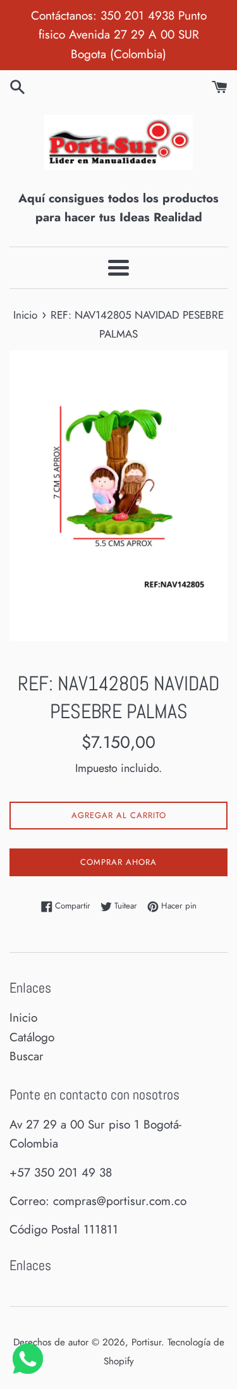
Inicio (23, 1017)
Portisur (146, 1342)
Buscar (26, 1056)
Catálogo (31, 1037)
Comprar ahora (118, 862)
